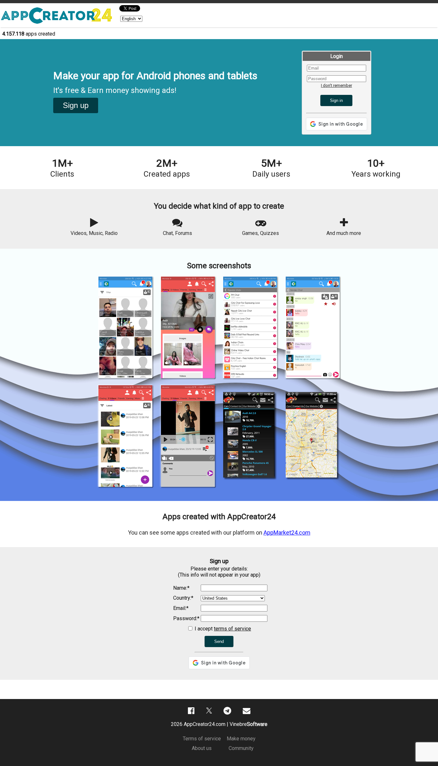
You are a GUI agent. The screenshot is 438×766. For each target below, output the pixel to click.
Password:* (186, 618)
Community (241, 748)
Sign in (336, 100)
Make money (241, 739)
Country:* (183, 598)
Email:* (181, 608)
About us (202, 748)
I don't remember (336, 85)
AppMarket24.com (287, 532)
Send (219, 641)
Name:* (181, 588)
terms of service (232, 629)
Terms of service (202, 739)
